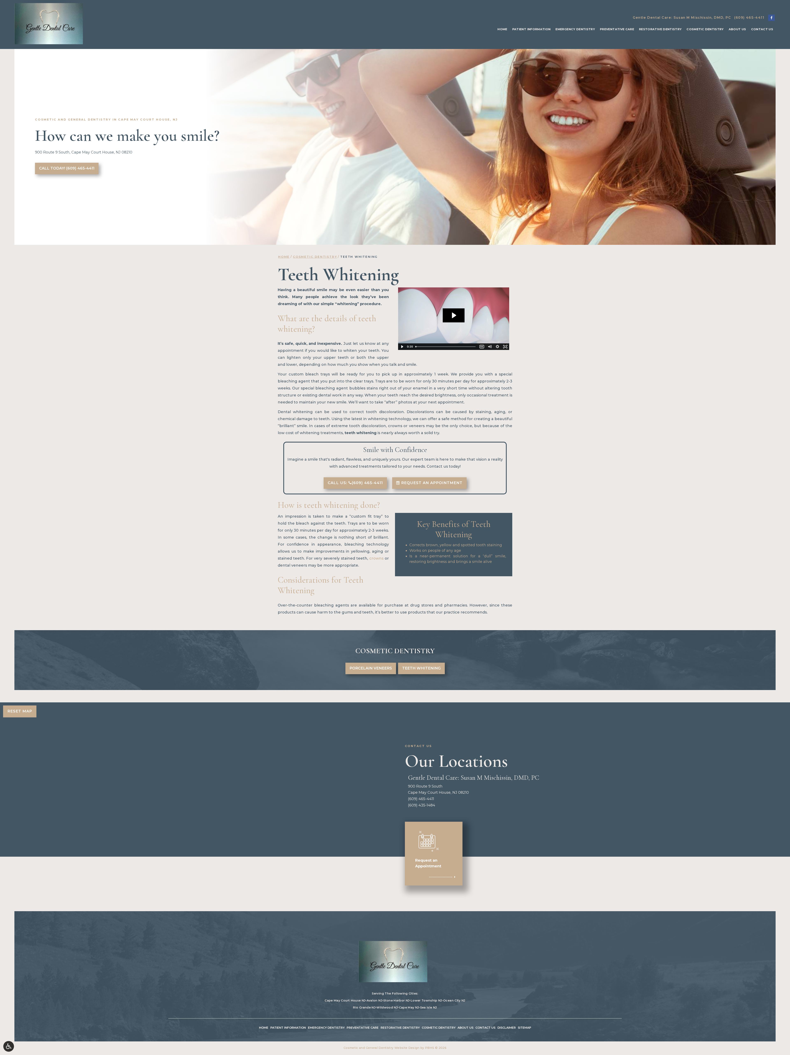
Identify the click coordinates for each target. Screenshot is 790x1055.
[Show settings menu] (497, 346)
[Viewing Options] (8, 1046)
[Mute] (490, 346)
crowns (376, 558)
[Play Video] (402, 346)
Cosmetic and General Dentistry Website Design (381, 1048)
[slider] (446, 346)
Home (502, 29)
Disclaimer (506, 1027)
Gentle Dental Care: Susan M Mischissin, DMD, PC (682, 18)
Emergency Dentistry (575, 29)
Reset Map (19, 711)
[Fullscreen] (505, 346)
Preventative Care (617, 29)
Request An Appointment (431, 483)
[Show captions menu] (482, 346)
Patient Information (531, 29)
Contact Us (762, 29)
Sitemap (524, 1027)
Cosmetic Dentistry (705, 29)
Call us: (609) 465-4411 (355, 483)
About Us (737, 29)
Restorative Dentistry (660, 29)
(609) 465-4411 (749, 18)
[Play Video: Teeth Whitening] (453, 315)
